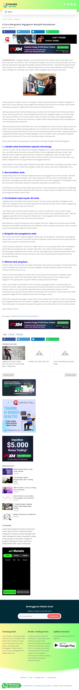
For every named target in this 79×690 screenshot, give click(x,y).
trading (24, 544)
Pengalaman (28, 539)
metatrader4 (26, 536)
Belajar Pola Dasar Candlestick (24, 514)
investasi (22, 534)
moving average (8, 539)
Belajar (14, 529)
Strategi (5, 544)
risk (17, 541)
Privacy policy (51, 677)
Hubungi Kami (39, 677)
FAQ (30, 677)
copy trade (11, 531)
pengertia (5, 541)
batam (10, 529)
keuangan (28, 534)
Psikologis (19, 334)
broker (29, 529)
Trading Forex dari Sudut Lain (38, 361)
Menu (10, 12)
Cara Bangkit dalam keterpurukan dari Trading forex (23, 479)
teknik (10, 544)
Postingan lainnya (8, 375)
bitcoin (24, 529)
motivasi (11, 334)
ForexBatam (68, 686)
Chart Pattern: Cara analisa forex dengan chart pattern (23, 497)
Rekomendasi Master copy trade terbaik (23, 470)
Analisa (5, 529)
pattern (21, 539)
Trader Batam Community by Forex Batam (37, 686)
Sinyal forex (27, 541)
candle (4, 531)
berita (19, 529)
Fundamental (23, 531)
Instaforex (15, 534)
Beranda (23, 677)
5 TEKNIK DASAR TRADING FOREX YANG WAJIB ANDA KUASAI (22, 506)
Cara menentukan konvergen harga (64, 362)
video (29, 544)
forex (17, 531)
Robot (21, 541)
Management (11, 536)
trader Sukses (17, 544)
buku (33, 529)
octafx (16, 539)
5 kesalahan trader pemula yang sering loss (24, 316)
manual (19, 536)
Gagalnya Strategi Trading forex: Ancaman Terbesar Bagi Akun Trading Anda (13, 363)
